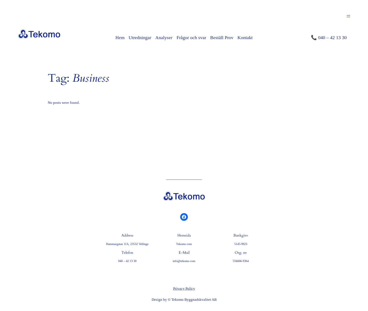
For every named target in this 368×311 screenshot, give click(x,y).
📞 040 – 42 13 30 (329, 37)
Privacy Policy (184, 289)
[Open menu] (348, 16)
